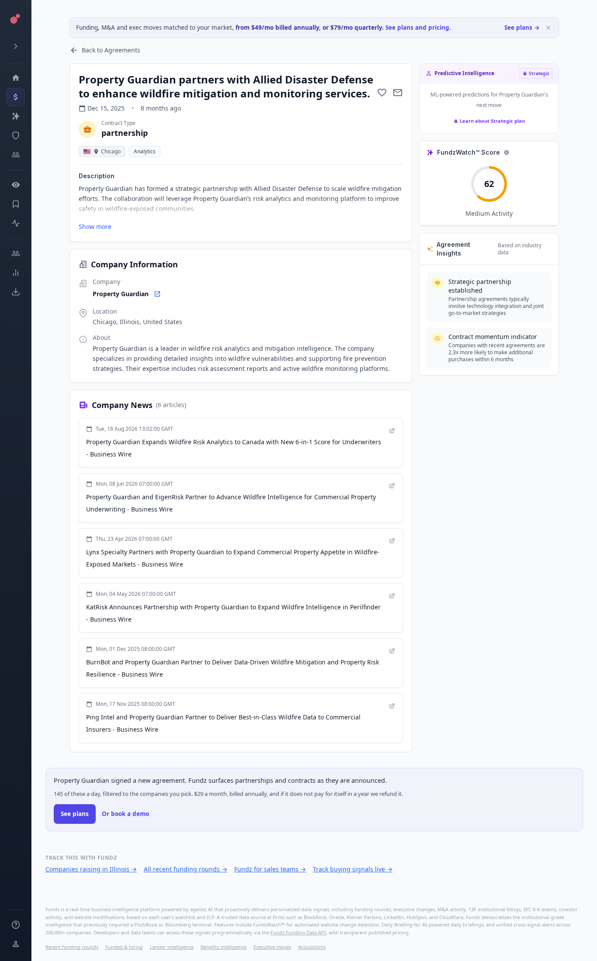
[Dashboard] (15, 78)
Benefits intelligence (223, 947)
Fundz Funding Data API (298, 932)
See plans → (522, 27)
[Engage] (15, 253)
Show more (95, 226)
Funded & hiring (124, 947)
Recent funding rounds (71, 947)
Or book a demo (125, 814)
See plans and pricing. (418, 27)
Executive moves (272, 947)
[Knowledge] (15, 925)
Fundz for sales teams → (270, 869)
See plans (75, 814)
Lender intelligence (172, 947)
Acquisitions (312, 947)
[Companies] (15, 116)
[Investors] (15, 154)
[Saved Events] (15, 204)
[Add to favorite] (382, 92)
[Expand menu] (15, 46)
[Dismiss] (548, 28)
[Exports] (15, 292)
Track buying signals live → (352, 869)
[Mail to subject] (397, 92)
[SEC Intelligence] (15, 135)
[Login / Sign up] (15, 944)
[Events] (15, 97)
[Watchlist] (15, 185)
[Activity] (15, 223)
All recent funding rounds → (185, 869)
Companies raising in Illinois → (91, 869)
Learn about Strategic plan (492, 121)
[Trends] (15, 272)
